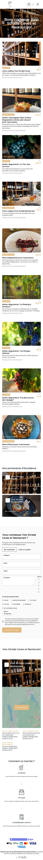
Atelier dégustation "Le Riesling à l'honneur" (16, 305)
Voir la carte (21, 707)
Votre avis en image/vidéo (10, 596)
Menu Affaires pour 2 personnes (16, 444)
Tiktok (6, 604)
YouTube (33, 600)
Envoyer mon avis (12, 630)
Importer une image (19, 600)
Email (5, 571)
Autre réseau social (10, 608)
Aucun (6, 600)
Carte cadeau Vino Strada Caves (16, 71)
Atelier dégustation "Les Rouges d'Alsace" (16, 352)
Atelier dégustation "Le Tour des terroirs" (16, 165)
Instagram (16, 604)
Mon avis (6, 577)
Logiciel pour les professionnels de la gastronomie (18, 852)
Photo (6, 611)
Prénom (6, 555)
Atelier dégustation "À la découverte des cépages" (18, 399)
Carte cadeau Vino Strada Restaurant (18, 211)
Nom (5, 563)
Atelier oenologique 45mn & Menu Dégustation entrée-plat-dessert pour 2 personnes (16, 120)
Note (39, 576)
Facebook (28, 604)
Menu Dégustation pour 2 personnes (17, 258)
